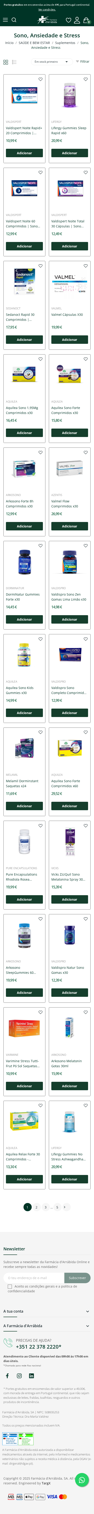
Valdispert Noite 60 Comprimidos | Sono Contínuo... (22, 224)
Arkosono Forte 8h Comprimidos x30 (20, 503)
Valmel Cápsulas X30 (67, 314)
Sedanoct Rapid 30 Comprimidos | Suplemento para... (20, 317)
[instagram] (19, 1376)
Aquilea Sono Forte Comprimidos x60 (65, 783)
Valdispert (13, 122)
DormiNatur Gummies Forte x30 (23, 596)
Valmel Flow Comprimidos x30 (64, 503)
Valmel (56, 308)
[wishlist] (40, 79)
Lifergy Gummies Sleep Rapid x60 (68, 130)
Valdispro (58, 588)
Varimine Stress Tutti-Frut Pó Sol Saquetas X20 (22, 1064)
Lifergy (56, 122)
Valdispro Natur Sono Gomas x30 (67, 970)
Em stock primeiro (52, 61)
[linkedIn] (31, 1376)
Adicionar (24, 153)
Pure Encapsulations (21, 868)
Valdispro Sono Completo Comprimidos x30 (69, 690)
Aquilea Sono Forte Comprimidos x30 (65, 410)
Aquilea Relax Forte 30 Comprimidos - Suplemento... (23, 1157)
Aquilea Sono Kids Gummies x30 (20, 690)
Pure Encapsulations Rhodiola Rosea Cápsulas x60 (21, 877)
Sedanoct (13, 308)
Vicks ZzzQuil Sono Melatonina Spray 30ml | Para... (69, 877)
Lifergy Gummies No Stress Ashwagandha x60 (67, 1157)
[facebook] (7, 1376)
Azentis (56, 495)
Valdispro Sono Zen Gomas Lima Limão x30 (68, 596)
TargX (46, 1483)
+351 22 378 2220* (38, 1346)
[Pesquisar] (14, 20)
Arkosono (13, 495)
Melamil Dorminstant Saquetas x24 (22, 783)
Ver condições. (47, 9)
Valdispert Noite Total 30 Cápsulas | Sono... (67, 223)
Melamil (12, 775)
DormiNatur (15, 588)
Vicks (55, 868)
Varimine (12, 1055)
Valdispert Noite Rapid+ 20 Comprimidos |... (24, 130)
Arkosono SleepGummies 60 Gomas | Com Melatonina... (20, 970)
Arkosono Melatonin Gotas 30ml (66, 1063)
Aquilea (11, 401)
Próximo (65, 1207)
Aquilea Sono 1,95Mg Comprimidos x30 (22, 410)
